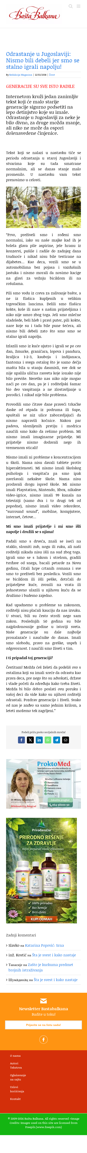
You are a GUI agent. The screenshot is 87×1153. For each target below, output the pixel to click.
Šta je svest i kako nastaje (54, 955)
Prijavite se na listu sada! (43, 1025)
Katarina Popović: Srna (44, 945)
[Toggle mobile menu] (79, 6)
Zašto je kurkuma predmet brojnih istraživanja (40, 967)
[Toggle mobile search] (71, 6)
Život (52, 74)
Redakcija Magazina (20, 74)
